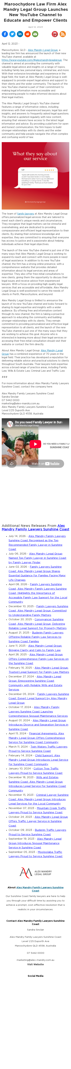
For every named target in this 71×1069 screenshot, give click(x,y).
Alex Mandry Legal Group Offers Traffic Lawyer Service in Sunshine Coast (38, 821)
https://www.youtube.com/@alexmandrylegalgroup (32, 60)
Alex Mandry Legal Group (43, 50)
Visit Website (35, 965)
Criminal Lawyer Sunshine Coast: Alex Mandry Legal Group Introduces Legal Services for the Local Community (39, 799)
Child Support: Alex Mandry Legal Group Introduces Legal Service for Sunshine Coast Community (38, 759)
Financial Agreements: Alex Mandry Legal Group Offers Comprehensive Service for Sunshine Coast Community (37, 737)
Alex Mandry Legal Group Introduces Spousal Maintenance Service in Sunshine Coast (35, 843)
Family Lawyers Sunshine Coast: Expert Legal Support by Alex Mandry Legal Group (39, 698)
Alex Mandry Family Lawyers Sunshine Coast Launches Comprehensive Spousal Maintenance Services (38, 711)
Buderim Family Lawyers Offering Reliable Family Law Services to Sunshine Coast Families (36, 637)
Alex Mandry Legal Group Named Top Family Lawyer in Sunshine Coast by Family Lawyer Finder (37, 558)
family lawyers (25, 214)
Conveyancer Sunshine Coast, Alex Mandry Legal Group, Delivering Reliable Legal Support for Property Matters (38, 623)
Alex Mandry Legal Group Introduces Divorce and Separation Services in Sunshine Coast (38, 724)
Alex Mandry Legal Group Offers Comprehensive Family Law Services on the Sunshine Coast (39, 658)
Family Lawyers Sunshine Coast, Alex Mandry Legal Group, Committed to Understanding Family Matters (38, 610)
